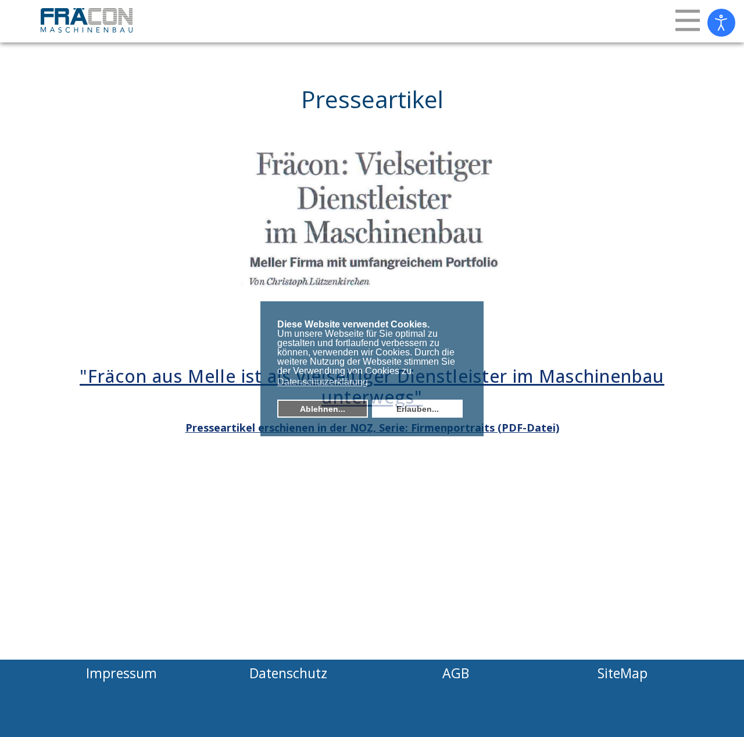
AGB (455, 673)
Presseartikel (372, 99)
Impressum (121, 673)
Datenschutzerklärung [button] (322, 382)
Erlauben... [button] (417, 409)
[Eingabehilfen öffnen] (721, 23)
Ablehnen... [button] (322, 409)
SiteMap (623, 673)
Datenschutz (288, 673)
